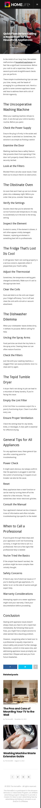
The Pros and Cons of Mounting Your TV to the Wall (18, 712)
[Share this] (10, 667)
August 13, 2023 (19, 761)
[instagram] (29, 777)
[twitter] (18, 777)
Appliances (15, 47)
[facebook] (12, 777)
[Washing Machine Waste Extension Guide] (20, 737)
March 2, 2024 (25, 45)
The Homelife (16, 45)
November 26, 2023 (20, 719)
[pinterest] (23, 777)
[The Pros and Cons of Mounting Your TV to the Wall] (20, 692)
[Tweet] (25, 667)
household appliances (24, 62)
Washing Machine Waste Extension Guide (19, 754)
